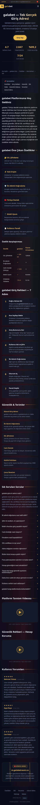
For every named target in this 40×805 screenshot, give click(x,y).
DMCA (24, 798)
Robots (24, 794)
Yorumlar (25, 87)
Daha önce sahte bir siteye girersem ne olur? (20, 578)
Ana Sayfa (5, 71)
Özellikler (21, 71)
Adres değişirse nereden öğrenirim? (20, 549)
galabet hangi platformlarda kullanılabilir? (20, 589)
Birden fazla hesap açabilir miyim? (20, 554)
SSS (3, 73)
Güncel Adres (8, 90)
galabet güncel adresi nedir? (20, 493)
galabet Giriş (13, 71)
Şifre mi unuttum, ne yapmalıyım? (20, 521)
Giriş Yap (20, 38)
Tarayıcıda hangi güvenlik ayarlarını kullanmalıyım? (20, 571)
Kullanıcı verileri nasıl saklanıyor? (20, 583)
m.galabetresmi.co (20, 770)
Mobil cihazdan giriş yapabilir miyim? (20, 526)
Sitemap (16, 794)
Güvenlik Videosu (14, 87)
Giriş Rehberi (30, 71)
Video (6, 87)
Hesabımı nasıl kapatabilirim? (20, 538)
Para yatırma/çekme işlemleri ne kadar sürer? (20, 560)
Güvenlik (24, 84)
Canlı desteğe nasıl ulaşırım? (20, 532)
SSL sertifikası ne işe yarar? (20, 543)
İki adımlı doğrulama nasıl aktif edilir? (20, 515)
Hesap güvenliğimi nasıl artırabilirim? (20, 565)
